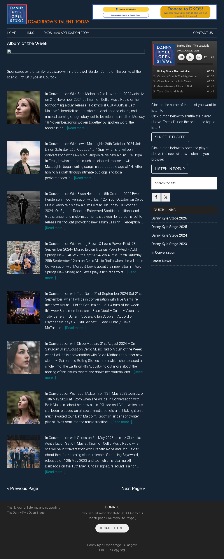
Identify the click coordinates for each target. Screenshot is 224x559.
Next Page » (133, 488)
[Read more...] (77, 128)
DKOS (48, 14)
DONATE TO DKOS (112, 528)
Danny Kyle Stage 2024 (169, 235)
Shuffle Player (170, 137)
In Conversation (163, 252)
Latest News (161, 261)
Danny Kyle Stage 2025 (169, 227)
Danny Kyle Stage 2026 (169, 218)
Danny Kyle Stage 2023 (169, 244)
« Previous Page (22, 488)
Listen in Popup (170, 169)
